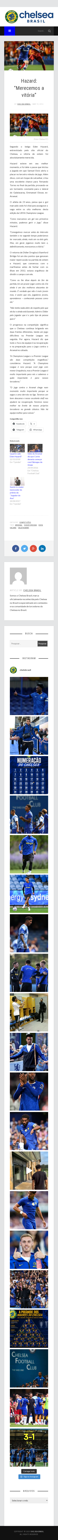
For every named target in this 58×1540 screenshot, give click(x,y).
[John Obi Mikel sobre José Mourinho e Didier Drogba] (29, 1012)
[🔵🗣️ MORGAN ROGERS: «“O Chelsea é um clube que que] (29, 1052)
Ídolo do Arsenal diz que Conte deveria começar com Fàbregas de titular (35, 459)
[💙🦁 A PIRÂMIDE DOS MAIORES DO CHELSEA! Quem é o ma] (29, 1329)
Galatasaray (23, 528)
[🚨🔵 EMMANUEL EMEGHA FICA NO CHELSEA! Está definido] (29, 854)
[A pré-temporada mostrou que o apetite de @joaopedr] (29, 1368)
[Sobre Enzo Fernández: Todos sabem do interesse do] (29, 933)
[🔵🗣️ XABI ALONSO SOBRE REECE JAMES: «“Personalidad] (29, 1131)
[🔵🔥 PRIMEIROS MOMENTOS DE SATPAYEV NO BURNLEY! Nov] (29, 1170)
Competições (25, 522)
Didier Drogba (30, 525)
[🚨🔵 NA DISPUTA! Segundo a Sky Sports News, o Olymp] (29, 1091)
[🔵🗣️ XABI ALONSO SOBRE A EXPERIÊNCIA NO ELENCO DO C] (29, 973)
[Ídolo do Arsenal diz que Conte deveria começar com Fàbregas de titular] (35, 448)
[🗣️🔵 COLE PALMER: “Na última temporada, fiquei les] (29, 1250)
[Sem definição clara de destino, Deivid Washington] (29, 735)
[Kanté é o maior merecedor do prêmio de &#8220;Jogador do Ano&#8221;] (17, 481)
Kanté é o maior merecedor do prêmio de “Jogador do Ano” (17, 492)
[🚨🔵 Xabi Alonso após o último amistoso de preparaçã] (29, 1408)
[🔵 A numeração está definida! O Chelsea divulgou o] (29, 775)
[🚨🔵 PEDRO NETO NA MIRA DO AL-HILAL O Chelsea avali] (29, 1210)
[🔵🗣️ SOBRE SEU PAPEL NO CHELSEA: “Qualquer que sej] (29, 815)
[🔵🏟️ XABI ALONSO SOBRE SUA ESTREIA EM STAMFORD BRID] (29, 1289)
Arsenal (18, 525)
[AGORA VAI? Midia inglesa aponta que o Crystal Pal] (29, 696)
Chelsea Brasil (24, 104)
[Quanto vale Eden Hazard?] (17, 448)
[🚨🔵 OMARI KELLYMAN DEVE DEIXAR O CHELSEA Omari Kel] (29, 894)
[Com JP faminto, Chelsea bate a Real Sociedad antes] (29, 1447)
